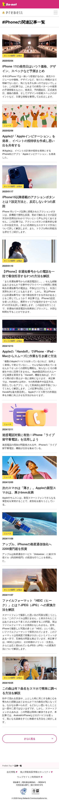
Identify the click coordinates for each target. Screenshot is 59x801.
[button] (55, 12)
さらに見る (29, 738)
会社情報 (11, 771)
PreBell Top (7, 765)
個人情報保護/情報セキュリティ (35, 771)
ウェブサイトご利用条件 (28, 776)
